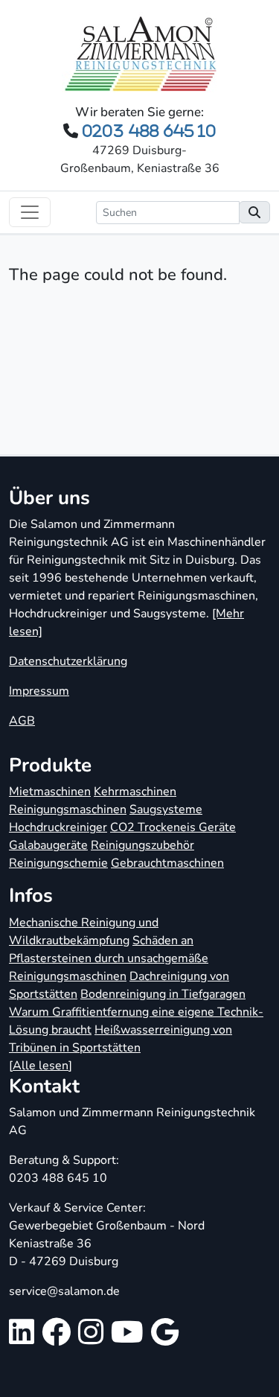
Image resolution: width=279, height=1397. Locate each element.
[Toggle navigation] (30, 212)
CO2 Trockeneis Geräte (173, 827)
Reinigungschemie (58, 863)
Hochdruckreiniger (58, 827)
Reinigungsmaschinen (67, 809)
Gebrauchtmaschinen (167, 863)
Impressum (39, 691)
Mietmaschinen (50, 791)
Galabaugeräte (48, 845)
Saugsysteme (165, 809)
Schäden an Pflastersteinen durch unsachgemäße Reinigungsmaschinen (108, 958)
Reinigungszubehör (142, 845)
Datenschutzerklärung (68, 661)
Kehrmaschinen (135, 791)
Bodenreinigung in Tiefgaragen (163, 994)
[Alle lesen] (40, 1065)
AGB (22, 721)
